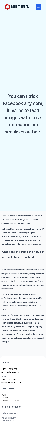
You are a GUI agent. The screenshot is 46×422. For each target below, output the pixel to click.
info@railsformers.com (10, 372)
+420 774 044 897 (9, 379)
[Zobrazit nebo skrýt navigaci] (38, 7)
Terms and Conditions (10, 400)
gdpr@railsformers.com (11, 382)
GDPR (3, 395)
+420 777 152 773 (9, 369)
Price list (4, 398)
